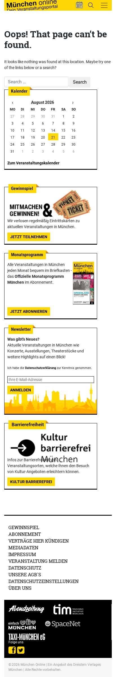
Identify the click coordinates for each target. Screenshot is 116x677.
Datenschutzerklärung (40, 368)
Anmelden (20, 390)
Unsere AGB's (24, 574)
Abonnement (24, 534)
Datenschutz (24, 568)
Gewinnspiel (23, 527)
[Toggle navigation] (104, 5)
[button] (79, 5)
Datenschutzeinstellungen (43, 581)
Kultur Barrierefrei (31, 481)
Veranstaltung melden (38, 561)
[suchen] (90, 5)
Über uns (20, 588)
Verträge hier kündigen (38, 541)
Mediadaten (23, 547)
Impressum (22, 554)
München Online (33, 665)
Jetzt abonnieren (28, 311)
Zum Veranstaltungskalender (33, 163)
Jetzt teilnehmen (28, 237)
